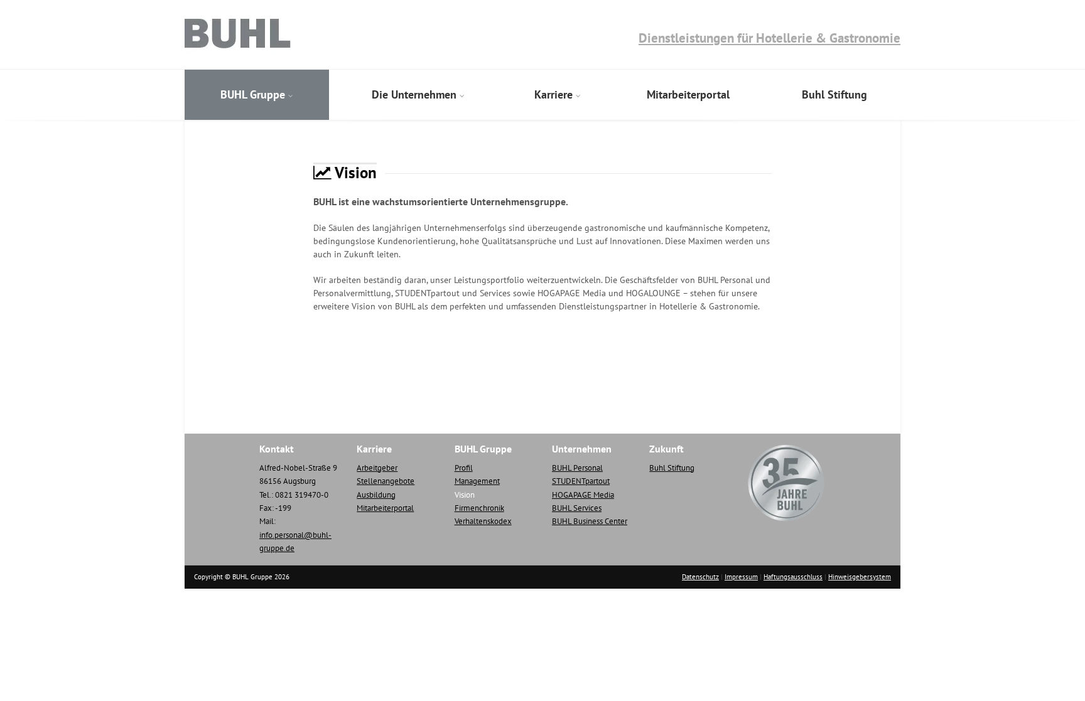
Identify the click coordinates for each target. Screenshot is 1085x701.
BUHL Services (577, 508)
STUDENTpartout (581, 481)
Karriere (553, 94)
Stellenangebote (385, 481)
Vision (465, 495)
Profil (464, 468)
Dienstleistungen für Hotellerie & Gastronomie (769, 38)
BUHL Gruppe (252, 94)
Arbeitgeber (377, 468)
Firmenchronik (479, 508)
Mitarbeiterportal (688, 94)
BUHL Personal (577, 468)
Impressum (741, 576)
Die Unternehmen (414, 94)
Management (477, 481)
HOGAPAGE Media (583, 495)
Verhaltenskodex (483, 521)
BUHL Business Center (589, 521)
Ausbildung (376, 495)
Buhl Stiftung (834, 94)
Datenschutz (700, 576)
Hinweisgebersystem (859, 576)
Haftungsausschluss (793, 576)
